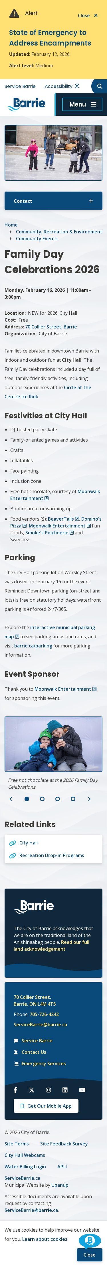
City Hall (28, 843)
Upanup (59, 1185)
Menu (78, 104)
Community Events (37, 238)
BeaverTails (61, 519)
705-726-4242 (44, 1014)
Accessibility (58, 86)
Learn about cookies (44, 1239)
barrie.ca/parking (33, 646)
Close (90, 1255)
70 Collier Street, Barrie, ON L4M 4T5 (35, 1000)
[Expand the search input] (98, 86)
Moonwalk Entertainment (57, 526)
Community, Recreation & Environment (59, 232)
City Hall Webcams (25, 1155)
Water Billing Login (25, 1166)
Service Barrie (20, 86)
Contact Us (34, 1052)
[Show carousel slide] (27, 799)
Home (11, 225)
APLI (62, 1166)
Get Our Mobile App (49, 1106)
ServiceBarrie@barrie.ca (36, 1024)
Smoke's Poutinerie (46, 532)
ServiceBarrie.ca (22, 1178)
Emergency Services (44, 1063)
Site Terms (17, 1144)
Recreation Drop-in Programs (51, 855)
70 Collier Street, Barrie (51, 327)
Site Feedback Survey (64, 1144)
